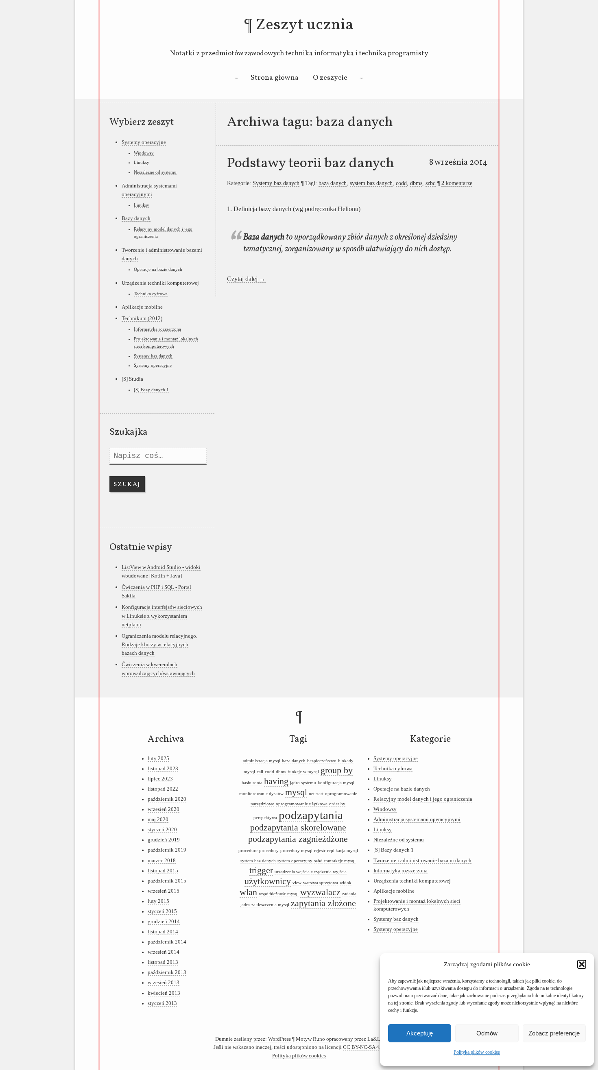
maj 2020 (158, 819)
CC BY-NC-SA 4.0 (363, 1047)
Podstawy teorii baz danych (310, 163)
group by (337, 770)
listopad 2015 (163, 871)
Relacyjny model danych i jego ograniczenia (422, 799)
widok (345, 882)
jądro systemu (303, 782)
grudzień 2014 (164, 921)
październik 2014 (167, 942)
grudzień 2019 (164, 840)
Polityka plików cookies (477, 1052)
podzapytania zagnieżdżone (298, 839)
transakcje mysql (340, 861)
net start (316, 793)
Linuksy (141, 162)
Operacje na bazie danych (158, 269)
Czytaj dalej (246, 278)
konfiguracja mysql (336, 782)
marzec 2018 (162, 860)
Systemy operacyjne (144, 142)
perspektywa (265, 817)
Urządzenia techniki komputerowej (160, 283)
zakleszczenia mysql (270, 904)
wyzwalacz (320, 892)
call (260, 771)
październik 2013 (167, 972)
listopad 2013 (163, 962)
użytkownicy (267, 881)
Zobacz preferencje (554, 1033)
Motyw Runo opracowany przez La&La (339, 1039)
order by (337, 804)
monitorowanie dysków (261, 793)
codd (401, 183)
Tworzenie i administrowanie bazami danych (422, 860)
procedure (248, 850)
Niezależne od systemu (155, 172)
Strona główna (275, 78)
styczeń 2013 (162, 1003)
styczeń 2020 (162, 829)
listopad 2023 (163, 768)
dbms (416, 183)
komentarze (456, 183)
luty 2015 (158, 901)
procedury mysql (296, 850)
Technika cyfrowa (151, 293)
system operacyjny (294, 861)
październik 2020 (167, 799)
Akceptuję (419, 1033)
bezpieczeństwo (321, 760)
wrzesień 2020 (163, 809)
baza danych (333, 183)
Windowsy (144, 152)
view (296, 882)
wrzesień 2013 (163, 982)
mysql (296, 792)
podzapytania (311, 815)
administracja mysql (261, 760)
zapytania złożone (323, 903)
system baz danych (371, 183)
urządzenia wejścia (292, 872)
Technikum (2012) (142, 318)
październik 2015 (167, 881)
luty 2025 (158, 758)
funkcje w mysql (303, 771)
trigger (261, 870)
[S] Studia (132, 379)
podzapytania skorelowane (298, 827)
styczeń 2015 (162, 911)
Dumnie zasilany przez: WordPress (253, 1039)
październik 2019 (167, 850)
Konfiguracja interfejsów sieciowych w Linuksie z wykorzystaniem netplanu (162, 616)
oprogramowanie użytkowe (301, 804)
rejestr (319, 850)
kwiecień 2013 (164, 993)
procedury (269, 850)
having (276, 781)
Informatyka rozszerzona (157, 329)
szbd (431, 183)
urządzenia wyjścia (329, 872)
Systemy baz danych (276, 183)
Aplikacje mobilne (142, 307)
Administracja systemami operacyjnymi (417, 819)
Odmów (487, 1033)
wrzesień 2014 (163, 952)
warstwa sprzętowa (320, 882)
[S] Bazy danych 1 (151, 389)
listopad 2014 (163, 932)
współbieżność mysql (279, 893)
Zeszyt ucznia (305, 25)
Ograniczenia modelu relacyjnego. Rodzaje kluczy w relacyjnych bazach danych (159, 644)
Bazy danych (136, 218)
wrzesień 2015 (163, 891)
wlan (248, 892)
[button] (582, 964)
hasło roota (252, 782)
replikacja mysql (342, 850)
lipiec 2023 (160, 779)
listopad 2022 (163, 789)
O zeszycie (330, 78)
